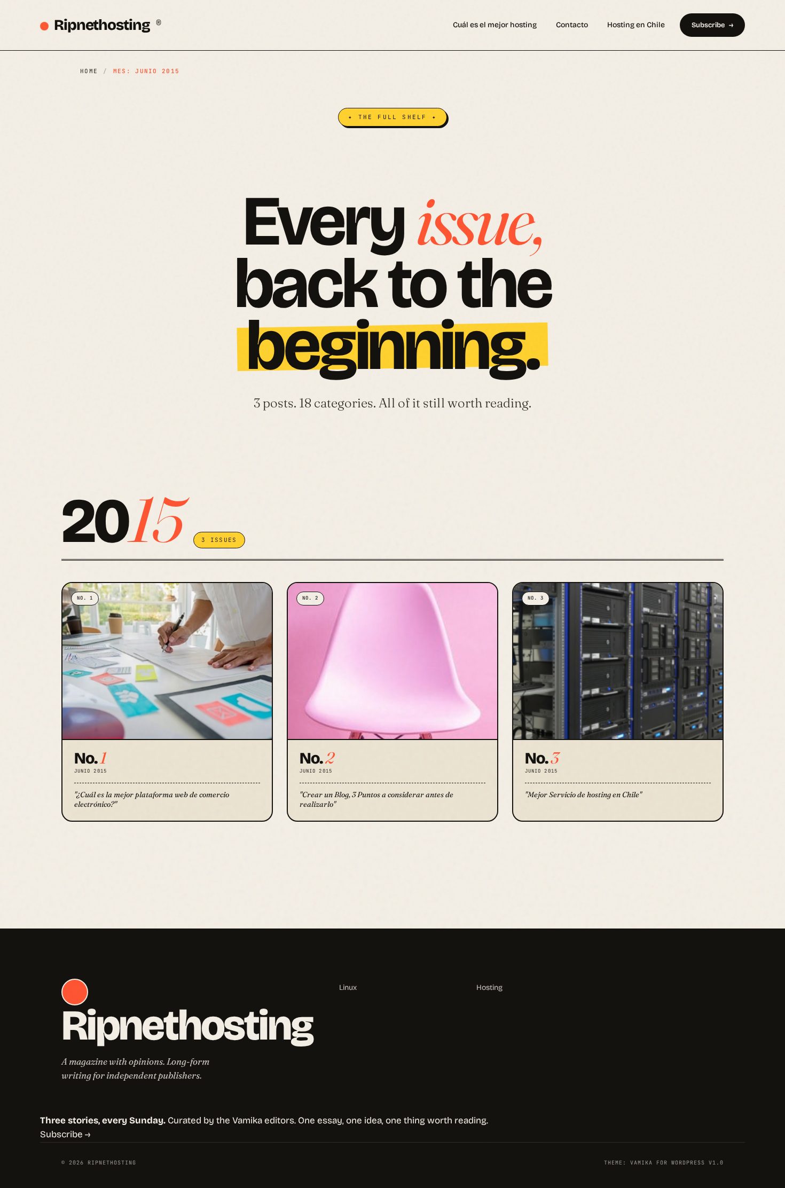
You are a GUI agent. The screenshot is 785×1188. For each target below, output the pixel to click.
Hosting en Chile (636, 24)
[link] (167, 702)
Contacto (572, 24)
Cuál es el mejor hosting (495, 24)
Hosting (489, 987)
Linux (348, 987)
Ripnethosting (107, 25)
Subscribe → (65, 1134)
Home (89, 71)
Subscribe (708, 25)
